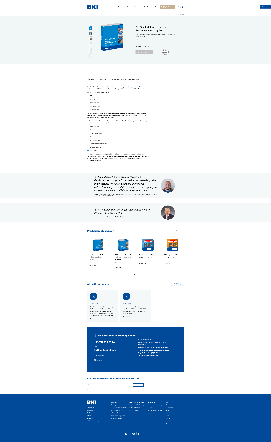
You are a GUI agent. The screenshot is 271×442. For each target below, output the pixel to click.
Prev (5, 252)
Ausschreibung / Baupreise (119, 407)
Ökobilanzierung (116, 413)
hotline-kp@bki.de (105, 349)
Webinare (150, 407)
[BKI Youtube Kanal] (133, 434)
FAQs (167, 410)
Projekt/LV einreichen (167, 7)
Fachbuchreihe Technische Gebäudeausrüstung (125, 80)
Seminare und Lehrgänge (155, 405)
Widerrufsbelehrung (93, 421)
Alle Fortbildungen (176, 284)
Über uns (168, 405)
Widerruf (90, 418)
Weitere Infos (93, 265)
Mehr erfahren (93, 318)
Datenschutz (90, 410)
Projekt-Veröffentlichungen (137, 405)
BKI (155, 7)
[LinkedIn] (126, 434)
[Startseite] (92, 7)
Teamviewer (99, 360)
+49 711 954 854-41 (105, 342)
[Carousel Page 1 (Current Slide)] (134, 274)
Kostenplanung (115, 405)
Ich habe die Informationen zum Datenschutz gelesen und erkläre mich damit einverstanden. (111, 389)
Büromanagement (116, 418)
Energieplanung (116, 410)
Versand (89, 415)
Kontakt (168, 418)
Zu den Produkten (177, 231)
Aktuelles (168, 413)
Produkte (121, 7)
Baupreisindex (170, 407)
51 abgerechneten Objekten (136, 87)
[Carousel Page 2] (136, 274)
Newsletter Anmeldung (172, 424)
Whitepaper (151, 413)
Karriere (168, 421)
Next (265, 252)
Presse (168, 416)
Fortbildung (147, 7)
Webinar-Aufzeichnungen (155, 410)
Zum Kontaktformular (100, 355)
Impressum (90, 407)
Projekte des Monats (135, 410)
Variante (138, 40)
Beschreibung (91, 80)
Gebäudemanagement (118, 416)
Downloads (103, 80)
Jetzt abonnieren (138, 385)
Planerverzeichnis (134, 407)
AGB (88, 413)
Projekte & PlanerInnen (134, 7)
